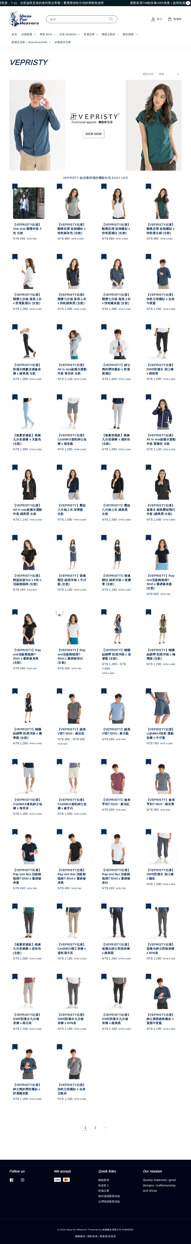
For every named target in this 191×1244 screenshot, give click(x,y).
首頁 (14, 34)
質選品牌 (89, 34)
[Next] (105, 1128)
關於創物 (128, 34)
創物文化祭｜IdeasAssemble (29, 42)
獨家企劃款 (108, 34)
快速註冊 (103, 1190)
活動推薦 (26, 34)
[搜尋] (111, 19)
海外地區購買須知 (109, 1196)
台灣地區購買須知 (109, 1201)
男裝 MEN (46, 34)
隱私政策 (92, 1236)
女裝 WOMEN (67, 34)
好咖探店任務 (63, 42)
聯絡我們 (103, 1180)
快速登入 (103, 1185)
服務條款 (80, 1236)
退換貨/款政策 (108, 1236)
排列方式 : (149, 74)
